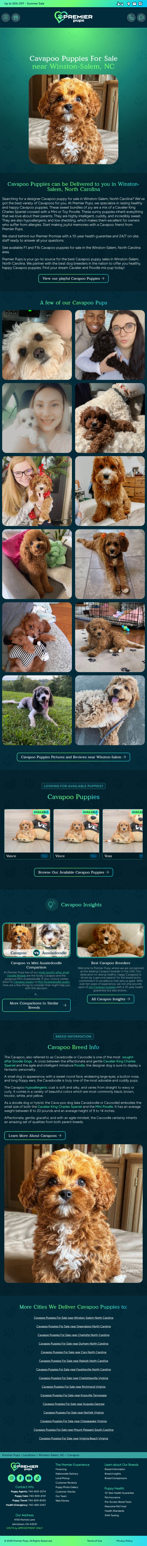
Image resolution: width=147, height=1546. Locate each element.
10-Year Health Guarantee (119, 1492)
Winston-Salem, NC (52, 1455)
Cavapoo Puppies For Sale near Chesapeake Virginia (73, 1421)
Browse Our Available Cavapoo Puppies (71, 872)
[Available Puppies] (15, 17)
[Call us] (131, 17)
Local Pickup (63, 1478)
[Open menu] (5, 17)
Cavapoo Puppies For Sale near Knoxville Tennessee (74, 1395)
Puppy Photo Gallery (67, 1487)
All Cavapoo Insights (108, 999)
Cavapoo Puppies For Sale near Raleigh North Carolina (73, 1361)
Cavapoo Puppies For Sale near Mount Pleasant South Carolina (73, 1429)
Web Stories (62, 1500)
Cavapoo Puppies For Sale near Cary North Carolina (73, 1352)
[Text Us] (141, 17)
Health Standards (114, 1510)
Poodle (79, 1065)
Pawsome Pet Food (115, 1506)
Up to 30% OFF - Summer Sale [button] (24, 3)
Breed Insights (113, 1473)
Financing (61, 1469)
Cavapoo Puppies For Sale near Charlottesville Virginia (73, 1378)
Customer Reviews (66, 1482)
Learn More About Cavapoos (33, 1135)
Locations (29, 1455)
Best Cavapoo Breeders (110, 963)
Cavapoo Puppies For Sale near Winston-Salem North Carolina (73, 1317)
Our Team (61, 1496)
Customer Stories (65, 1491)
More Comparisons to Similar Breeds (34, 1005)
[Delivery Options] (120, 3)
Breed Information (115, 1469)
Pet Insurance (112, 1497)
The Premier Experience (72, 1465)
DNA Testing (112, 1515)
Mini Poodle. (104, 1107)
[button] (129, 3)
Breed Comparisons (116, 1478)
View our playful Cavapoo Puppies (72, 278)
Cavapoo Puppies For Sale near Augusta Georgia (73, 1404)
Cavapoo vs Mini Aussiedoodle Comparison (36, 965)
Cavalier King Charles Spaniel (60, 1107)
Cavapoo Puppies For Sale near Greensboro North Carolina (73, 1326)
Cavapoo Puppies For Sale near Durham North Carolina (73, 1343)
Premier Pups (11, 1455)
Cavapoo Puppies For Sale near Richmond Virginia (73, 1386)
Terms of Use (94, 1540)
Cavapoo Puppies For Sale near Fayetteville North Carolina (73, 1369)
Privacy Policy (125, 1540)
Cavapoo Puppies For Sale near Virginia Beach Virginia (73, 1438)
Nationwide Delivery (67, 1473)
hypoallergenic (36, 1087)
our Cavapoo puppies (102, 987)
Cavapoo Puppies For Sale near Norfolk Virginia (74, 1412)
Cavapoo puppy (24, 982)
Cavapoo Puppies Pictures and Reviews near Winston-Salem (72, 757)
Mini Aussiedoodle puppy (54, 982)
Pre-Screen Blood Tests (118, 1501)
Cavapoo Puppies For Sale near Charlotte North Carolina (73, 1335)
